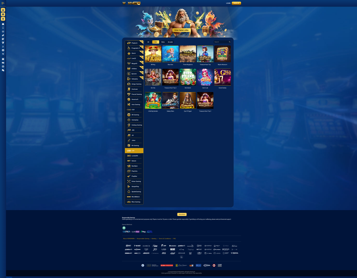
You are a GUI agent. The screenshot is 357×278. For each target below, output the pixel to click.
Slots (163, 42)
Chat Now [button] (9, 277)
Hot (156, 42)
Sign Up (236, 3)
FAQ (174, 238)
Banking (154, 238)
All (148, 42)
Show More (182, 214)
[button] (3, 66)
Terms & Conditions (165, 238)
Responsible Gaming (143, 238)
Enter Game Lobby (181, 30)
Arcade (170, 42)
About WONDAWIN (129, 238)
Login (228, 3)
